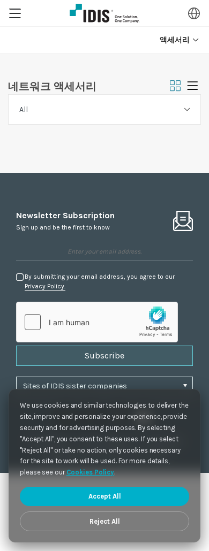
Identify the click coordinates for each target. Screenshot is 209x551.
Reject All (104, 521)
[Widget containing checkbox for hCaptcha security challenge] (97, 322)
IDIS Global (104, 13)
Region (194, 13)
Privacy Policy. (45, 286)
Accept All (104, 496)
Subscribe (104, 355)
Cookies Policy (90, 472)
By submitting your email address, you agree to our (100, 281)
